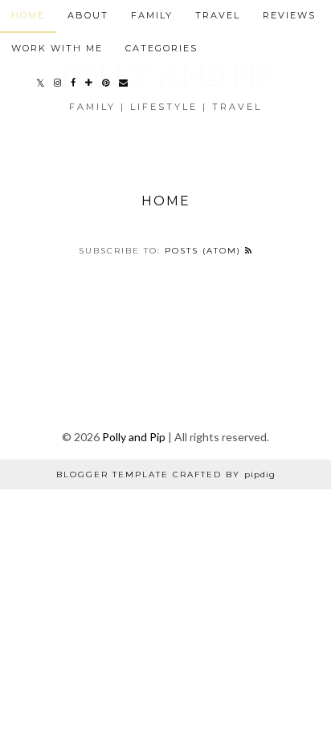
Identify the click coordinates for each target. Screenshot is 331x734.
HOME (28, 15)
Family (152, 15)
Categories (161, 48)
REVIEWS (289, 15)
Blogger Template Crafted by (166, 474)
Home (165, 201)
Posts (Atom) (205, 250)
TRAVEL (217, 15)
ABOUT (87, 15)
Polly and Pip (134, 437)
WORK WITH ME (57, 48)
